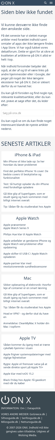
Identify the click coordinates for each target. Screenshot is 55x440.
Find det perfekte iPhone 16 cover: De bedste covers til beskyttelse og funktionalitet (25, 174)
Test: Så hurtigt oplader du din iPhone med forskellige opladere (26, 185)
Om (22, 408)
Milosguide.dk (9, 422)
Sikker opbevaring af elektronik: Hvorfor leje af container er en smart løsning (27, 286)
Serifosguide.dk (31, 418)
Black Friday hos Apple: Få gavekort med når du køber (24, 381)
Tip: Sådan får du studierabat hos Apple (27, 206)
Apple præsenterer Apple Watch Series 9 (16, 226)
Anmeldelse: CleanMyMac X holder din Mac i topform (26, 325)
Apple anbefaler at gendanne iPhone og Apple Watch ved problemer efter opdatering (27, 244)
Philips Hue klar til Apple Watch (22, 234)
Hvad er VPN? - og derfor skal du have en (26, 315)
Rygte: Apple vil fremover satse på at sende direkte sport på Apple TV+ (25, 365)
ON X (9, 3)
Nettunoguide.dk (31, 422)
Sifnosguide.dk (10, 418)
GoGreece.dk (37, 414)
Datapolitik (34, 408)
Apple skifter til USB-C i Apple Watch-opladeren (25, 255)
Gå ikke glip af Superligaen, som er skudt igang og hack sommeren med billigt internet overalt (25, 197)
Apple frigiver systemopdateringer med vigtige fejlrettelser (26, 356)
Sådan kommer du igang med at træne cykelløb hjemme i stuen (26, 346)
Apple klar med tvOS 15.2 (18, 373)
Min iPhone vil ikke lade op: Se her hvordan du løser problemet (23, 163)
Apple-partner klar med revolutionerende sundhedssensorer (25, 265)
